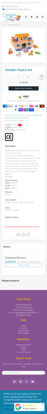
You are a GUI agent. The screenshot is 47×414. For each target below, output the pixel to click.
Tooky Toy (17, 127)
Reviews (6, 246)
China (15, 125)
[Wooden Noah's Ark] (23, 45)
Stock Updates (23, 333)
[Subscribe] (42, 373)
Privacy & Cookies (23, 352)
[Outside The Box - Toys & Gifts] (18, 410)
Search (23, 325)
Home (4, 25)
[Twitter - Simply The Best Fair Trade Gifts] (14, 381)
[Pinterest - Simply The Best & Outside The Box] (20, 381)
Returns (23, 347)
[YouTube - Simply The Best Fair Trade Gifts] (32, 381)
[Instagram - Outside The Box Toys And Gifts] (26, 381)
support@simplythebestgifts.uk (18, 9)
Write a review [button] (23, 265)
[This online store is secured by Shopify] (23, 97)
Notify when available (23, 88)
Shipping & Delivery (23, 345)
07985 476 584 (11, 6)
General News (23, 330)
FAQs (23, 350)
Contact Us (23, 328)
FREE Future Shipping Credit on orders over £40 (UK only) (21, 3)
